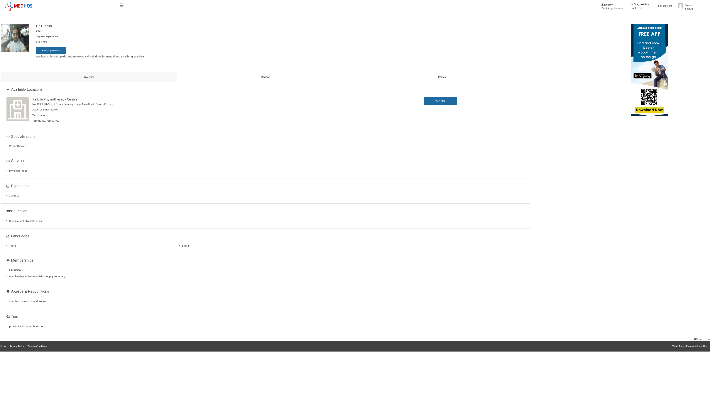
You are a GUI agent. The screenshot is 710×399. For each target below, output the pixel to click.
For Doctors (665, 5)
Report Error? (703, 339)
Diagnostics (641, 4)
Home (3, 346)
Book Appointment (51, 50)
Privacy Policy (17, 346)
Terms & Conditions (37, 346)
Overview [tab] (89, 77)
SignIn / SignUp (689, 7)
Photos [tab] (442, 77)
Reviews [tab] (265, 77)
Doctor (608, 4)
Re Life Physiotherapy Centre (54, 99)
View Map (440, 101)
